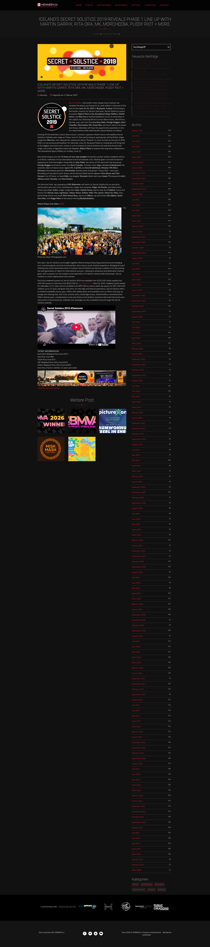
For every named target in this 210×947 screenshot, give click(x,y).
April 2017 (136, 721)
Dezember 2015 (138, 806)
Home (79, 5)
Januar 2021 (137, 482)
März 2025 (136, 221)
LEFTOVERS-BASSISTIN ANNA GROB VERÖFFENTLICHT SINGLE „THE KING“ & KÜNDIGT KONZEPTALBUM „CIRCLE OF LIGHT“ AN (150, 97)
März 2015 (136, 854)
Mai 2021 (136, 460)
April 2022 (136, 402)
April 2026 (136, 152)
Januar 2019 (137, 609)
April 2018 (136, 657)
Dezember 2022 (138, 359)
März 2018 (136, 663)
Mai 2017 (136, 716)
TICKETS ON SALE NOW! (49, 388)
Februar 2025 (137, 226)
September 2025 (139, 189)
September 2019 (139, 567)
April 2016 (136, 785)
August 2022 (137, 381)
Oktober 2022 (138, 370)
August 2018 (137, 636)
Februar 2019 (137, 604)
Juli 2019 (136, 578)
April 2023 (136, 338)
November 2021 (138, 429)
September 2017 (139, 695)
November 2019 (138, 556)
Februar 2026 (137, 162)
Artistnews (121, 5)
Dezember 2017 (138, 679)
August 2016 (137, 764)
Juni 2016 (136, 774)
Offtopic (136, 5)
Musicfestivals (109, 34)
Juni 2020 (136, 519)
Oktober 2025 (138, 184)
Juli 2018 (136, 641)
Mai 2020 (136, 524)
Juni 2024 (136, 269)
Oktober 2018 (138, 625)
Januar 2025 (137, 232)
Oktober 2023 (138, 306)
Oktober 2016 (138, 753)
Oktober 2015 (138, 817)
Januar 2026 (137, 168)
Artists (135, 884)
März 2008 (136, 870)
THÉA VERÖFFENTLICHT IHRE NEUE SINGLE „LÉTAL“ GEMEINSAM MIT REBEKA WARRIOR (150, 64)
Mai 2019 (136, 588)
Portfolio (150, 5)
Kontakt (164, 5)
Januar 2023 (137, 354)
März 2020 (136, 535)
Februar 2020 (137, 540)
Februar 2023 (137, 349)
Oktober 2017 (138, 689)
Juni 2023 (136, 327)
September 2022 (139, 375)
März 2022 (136, 407)
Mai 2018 (136, 652)
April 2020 (136, 530)
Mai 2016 (136, 780)
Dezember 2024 (138, 237)
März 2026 (136, 157)
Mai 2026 (136, 147)
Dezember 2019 (138, 551)
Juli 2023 (136, 322)
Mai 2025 (136, 210)
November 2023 (138, 301)
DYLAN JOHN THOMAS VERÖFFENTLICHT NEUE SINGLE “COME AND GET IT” (150, 74)
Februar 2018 (137, 668)
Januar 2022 (137, 418)
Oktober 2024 (138, 248)
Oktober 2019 (138, 562)
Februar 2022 (137, 413)
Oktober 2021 (138, 434)
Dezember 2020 (138, 487)
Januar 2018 (137, 673)
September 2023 (139, 312)
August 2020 (137, 508)
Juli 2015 (136, 833)
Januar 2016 (137, 801)
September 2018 (139, 631)
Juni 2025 (136, 205)
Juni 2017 (136, 711)
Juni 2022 (136, 391)
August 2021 (137, 445)
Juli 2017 (136, 705)
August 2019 (137, 572)
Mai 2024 (136, 274)
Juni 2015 (136, 838)
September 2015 (139, 822)
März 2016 (136, 790)
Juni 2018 (136, 647)
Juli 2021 (136, 450)
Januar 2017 (137, 737)
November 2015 (138, 812)
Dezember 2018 (138, 615)
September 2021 (139, 439)
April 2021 (136, 466)
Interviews (159, 884)
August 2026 (137, 131)
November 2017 (138, 684)
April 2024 (136, 280)
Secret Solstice (75, 103)
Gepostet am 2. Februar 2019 (64, 95)
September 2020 (139, 503)
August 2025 (137, 194)
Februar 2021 (137, 476)
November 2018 (138, 620)
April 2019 (136, 593)
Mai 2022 (136, 397)
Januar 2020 (137, 546)
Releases (161, 890)
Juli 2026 (136, 136)
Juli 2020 (136, 514)
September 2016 (139, 758)
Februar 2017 (137, 732)
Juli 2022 (136, 386)
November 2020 (138, 492)
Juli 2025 (136, 200)
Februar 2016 (137, 796)
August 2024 (137, 258)
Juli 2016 (136, 769)
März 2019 (136, 599)
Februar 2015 (137, 860)
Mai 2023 (136, 333)
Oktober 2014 (138, 865)
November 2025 (138, 178)
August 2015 (137, 828)
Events (89, 5)
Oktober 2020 (138, 498)
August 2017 (137, 700)
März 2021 (136, 471)
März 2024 (136, 285)
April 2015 (136, 849)
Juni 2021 (136, 455)
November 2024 (138, 242)
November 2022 (138, 365)
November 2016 (138, 748)
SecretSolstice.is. (85, 283)
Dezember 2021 (138, 423)
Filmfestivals (146, 884)
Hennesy (43, 95)
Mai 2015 (136, 844)
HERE (61, 204)
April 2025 (136, 216)
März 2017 (136, 727)
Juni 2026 (136, 141)
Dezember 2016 (138, 742)
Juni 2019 (136, 583)
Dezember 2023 (138, 295)
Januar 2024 (137, 290)
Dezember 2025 (138, 173)
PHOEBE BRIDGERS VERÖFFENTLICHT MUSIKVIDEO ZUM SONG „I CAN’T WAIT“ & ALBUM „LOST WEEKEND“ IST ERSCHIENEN (152, 110)
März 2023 (136, 343)
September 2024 (139, 253)
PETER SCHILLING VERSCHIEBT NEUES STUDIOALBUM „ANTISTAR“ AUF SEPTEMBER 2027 (152, 85)
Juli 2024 (136, 264)
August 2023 (137, 317)
